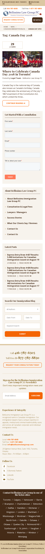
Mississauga (8, 516)
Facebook (11, 466)
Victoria (10, 532)
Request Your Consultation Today (22, 365)
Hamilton (21, 508)
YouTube (10, 479)
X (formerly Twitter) (14, 471)
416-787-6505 (12, 8)
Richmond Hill (33, 524)
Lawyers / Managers (17, 212)
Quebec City (18, 524)
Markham (32, 512)
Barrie (39, 499)
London (21, 512)
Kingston (10, 512)
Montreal (21, 516)
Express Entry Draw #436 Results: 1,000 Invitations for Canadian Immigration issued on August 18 (23, 270)
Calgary (17, 499)
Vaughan (35, 528)
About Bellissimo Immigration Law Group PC (21, 199)
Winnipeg (22, 536)
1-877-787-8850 (35, 8)
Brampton (9, 504)
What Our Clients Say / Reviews (22, 223)
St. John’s (23, 528)
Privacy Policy (38, 544)
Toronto (7, 499)
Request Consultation (13, 20)
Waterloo (21, 532)
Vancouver (28, 499)
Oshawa (33, 520)
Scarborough (10, 528)
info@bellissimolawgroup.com (20, 444)
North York (11, 520)
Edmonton (37, 504)
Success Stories (14, 217)
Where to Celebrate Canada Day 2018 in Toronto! (21, 72)
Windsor (32, 532)
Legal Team (16, 78)
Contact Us (12, 229)
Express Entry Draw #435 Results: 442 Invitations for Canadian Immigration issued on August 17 (23, 283)
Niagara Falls (34, 516)
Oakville (23, 520)
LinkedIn (10, 475)
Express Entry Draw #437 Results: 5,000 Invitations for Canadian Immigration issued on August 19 (23, 257)
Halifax (11, 508)
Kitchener (33, 508)
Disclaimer (22, 546)
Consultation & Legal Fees (19, 207)
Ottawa (7, 524)
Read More (24, 263)
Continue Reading (15, 103)
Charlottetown (23, 504)
